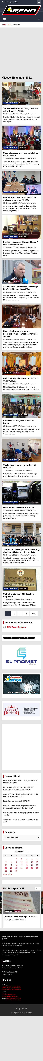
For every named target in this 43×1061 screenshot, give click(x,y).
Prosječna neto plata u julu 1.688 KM (16, 801)
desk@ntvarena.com (13, 999)
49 (26, 614)
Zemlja (16, 281)
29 (11, 871)
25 (27, 868)
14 (6, 865)
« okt (5, 874)
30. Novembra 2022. (10, 114)
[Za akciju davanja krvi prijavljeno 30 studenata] (21, 450)
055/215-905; (7, 990)
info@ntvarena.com (9, 994)
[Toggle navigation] (4, 19)
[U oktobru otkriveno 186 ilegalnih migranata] (21, 579)
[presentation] (36, 888)
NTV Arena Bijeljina (16, 627)
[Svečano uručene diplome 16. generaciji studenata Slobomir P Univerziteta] (21, 534)
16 (16, 865)
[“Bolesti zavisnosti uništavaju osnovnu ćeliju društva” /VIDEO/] (21, 94)
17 (21, 865)
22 (11, 868)
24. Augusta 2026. (11, 920)
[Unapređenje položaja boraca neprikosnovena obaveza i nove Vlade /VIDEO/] (21, 316)
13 (37, 862)
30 (16, 871)
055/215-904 (16, 987)
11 (27, 862)
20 (37, 865)
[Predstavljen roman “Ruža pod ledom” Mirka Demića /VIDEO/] (21, 227)
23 (16, 868)
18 (27, 865)
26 (32, 868)
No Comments (31, 114)
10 (21, 862)
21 (6, 868)
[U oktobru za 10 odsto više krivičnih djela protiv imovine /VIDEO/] (21, 183)
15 (11, 865)
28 (6, 871)
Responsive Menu (39, 2)
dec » (10, 874)
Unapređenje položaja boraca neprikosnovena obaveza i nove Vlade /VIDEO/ (20, 334)
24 (21, 868)
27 (37, 868)
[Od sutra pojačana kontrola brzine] (21, 492)
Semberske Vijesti (10, 103)
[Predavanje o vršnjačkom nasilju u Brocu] (21, 406)
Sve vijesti (23, 103)
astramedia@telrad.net (10, 996)
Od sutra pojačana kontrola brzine (18, 507)
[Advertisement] (21, 50)
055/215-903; (7, 987)
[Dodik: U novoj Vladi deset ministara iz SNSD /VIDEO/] (21, 363)
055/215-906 (16, 990)
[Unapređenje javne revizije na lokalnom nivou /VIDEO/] (21, 138)
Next (34, 614)
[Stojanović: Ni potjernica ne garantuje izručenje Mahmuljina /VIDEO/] (21, 272)
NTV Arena (21, 114)
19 (32, 865)
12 (32, 862)
